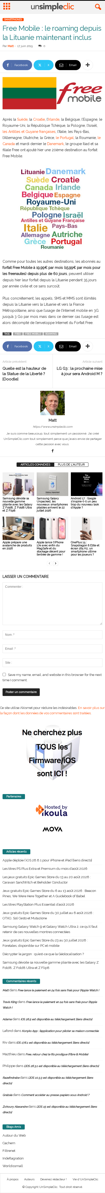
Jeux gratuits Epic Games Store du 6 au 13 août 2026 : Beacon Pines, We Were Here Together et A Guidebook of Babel (49, 893)
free (18, 334)
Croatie (39, 119)
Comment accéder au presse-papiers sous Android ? (55, 1095)
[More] (87, 65)
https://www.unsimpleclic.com (52, 426)
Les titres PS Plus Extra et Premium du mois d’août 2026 (45, 869)
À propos (12, 1179)
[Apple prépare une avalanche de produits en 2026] (18, 528)
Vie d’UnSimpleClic (85, 1179)
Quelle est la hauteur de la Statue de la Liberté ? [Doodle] (24, 373)
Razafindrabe (11, 1077)
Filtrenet (9, 1151)
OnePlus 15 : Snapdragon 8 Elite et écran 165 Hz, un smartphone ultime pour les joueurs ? (85, 548)
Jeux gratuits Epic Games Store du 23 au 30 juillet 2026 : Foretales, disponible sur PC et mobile (45, 943)
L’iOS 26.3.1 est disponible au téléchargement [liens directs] (61, 1066)
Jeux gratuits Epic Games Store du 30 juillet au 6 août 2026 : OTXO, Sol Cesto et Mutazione (48, 915)
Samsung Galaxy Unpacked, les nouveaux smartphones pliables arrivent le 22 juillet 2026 (52, 504)
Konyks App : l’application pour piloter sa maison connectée (60, 1031)
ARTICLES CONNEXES (35, 464)
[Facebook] (52, 451)
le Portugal (65, 138)
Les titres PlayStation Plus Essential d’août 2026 (38, 904)
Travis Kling (10, 1002)
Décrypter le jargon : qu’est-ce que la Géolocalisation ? (43, 954)
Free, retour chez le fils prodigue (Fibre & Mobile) (56, 1054)
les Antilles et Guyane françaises (29, 132)
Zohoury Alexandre (15, 1106)
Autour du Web (14, 1135)
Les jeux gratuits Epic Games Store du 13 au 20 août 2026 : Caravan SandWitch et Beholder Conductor (47, 879)
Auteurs (29, 1179)
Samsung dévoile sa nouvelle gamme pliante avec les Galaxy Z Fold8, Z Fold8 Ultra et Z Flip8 (17, 504)
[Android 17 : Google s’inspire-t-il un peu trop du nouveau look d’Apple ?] (86, 484)
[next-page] (55, 563)
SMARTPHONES (13, 19)
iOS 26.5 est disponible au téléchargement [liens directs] (56, 1019)
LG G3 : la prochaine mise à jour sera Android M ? (79, 371)
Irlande (53, 119)
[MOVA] (52, 829)
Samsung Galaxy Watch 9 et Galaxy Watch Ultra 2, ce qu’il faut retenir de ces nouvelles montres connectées (50, 929)
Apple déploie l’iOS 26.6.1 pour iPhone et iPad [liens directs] (47, 860)
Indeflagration (13, 1158)
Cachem (9, 1143)
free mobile (33, 334)
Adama (7, 1019)
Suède (22, 119)
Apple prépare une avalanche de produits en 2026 (17, 545)
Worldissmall (13, 1166)
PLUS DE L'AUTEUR (71, 464)
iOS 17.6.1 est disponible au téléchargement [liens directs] (52, 1042)
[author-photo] (52, 403)
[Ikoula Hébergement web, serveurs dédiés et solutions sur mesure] (52, 810)
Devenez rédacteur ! (53, 1179)
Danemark (55, 144)
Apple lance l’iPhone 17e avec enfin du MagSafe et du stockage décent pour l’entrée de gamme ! (51, 548)
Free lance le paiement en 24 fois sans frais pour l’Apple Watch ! (58, 990)
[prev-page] (49, 563)
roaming (51, 334)
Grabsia (7, 1095)
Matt (11, 46)
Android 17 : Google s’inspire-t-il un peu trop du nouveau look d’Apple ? (85, 503)
